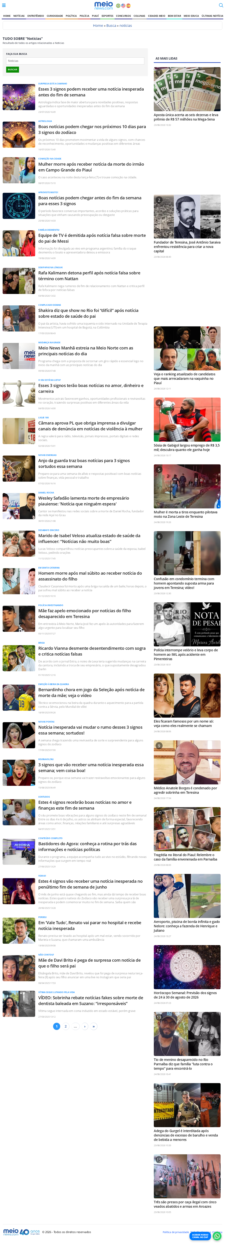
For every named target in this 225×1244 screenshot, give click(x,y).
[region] (187, 162)
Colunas (139, 15)
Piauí (95, 15)
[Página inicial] (103, 5)
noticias (126, 25)
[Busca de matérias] (221, 6)
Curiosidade (55, 15)
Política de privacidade (176, 1232)
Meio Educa (191, 15)
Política (71, 15)
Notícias (19, 15)
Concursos (123, 15)
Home (7, 15)
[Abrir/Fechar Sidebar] (4, 5)
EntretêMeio (35, 15)
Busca (111, 25)
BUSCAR (12, 69)
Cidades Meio (156, 15)
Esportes (107, 15)
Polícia (84, 15)
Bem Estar (174, 15)
